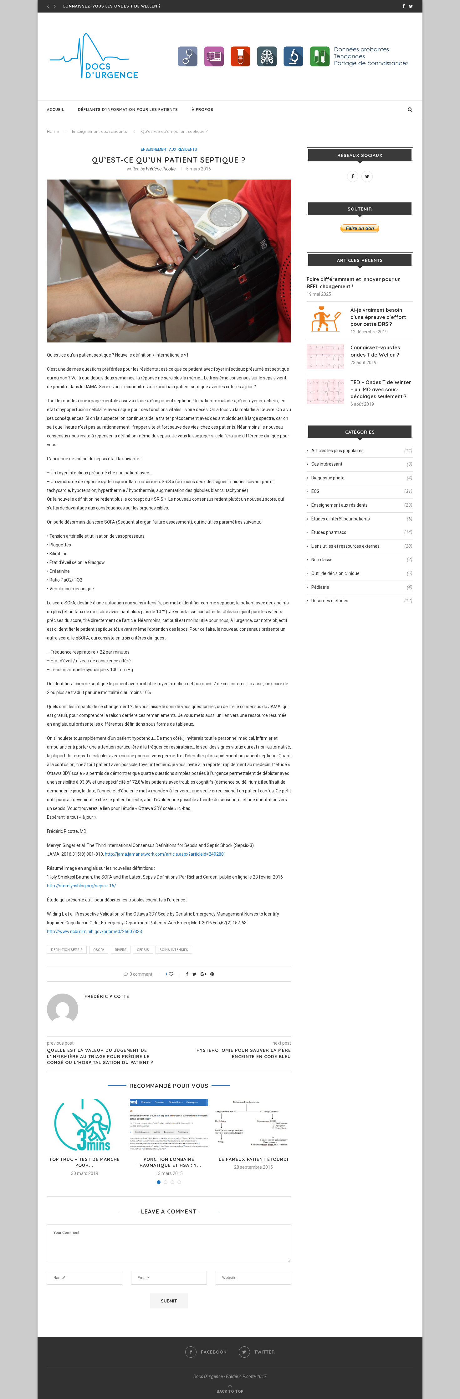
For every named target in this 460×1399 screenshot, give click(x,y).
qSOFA (98, 950)
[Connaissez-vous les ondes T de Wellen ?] (325, 356)
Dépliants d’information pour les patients (128, 109)
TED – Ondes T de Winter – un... (98, 6)
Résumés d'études (361, 600)
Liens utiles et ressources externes (361, 546)
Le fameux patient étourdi (254, 1159)
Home (53, 131)
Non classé (361, 559)
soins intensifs (174, 950)
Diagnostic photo (361, 477)
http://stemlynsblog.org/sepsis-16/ (81, 885)
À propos (202, 109)
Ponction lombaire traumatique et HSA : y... (169, 1162)
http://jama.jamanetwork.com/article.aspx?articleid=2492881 (165, 854)
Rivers (120, 950)
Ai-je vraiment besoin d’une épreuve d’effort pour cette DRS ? (378, 317)
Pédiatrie (361, 587)
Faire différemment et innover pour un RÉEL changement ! (354, 282)
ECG (361, 491)
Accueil (55, 109)
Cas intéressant (361, 464)
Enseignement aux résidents (99, 131)
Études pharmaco (361, 532)
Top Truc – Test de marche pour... (84, 1162)
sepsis (143, 950)
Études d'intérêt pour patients (361, 518)
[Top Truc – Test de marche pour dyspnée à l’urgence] (84, 1125)
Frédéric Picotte (161, 168)
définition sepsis (67, 950)
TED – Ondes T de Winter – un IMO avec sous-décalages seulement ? (380, 389)
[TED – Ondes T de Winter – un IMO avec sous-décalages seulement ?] (325, 391)
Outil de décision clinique (361, 573)
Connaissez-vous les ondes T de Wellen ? (375, 351)
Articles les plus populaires (361, 450)
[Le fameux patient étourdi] (253, 1125)
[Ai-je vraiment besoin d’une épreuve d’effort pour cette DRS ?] (325, 318)
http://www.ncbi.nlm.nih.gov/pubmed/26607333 (94, 931)
